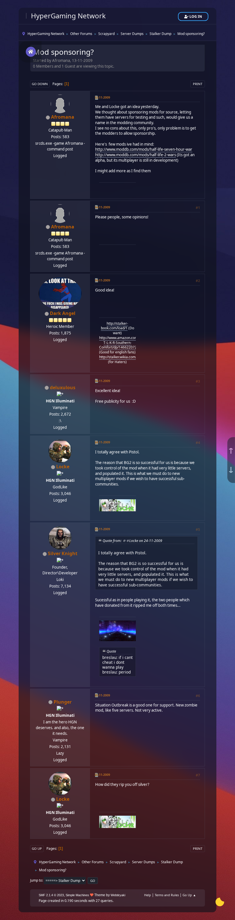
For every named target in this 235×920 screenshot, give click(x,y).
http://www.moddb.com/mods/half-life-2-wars (135, 154)
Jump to (36, 880)
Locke (62, 466)
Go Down (40, 84)
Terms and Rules (167, 895)
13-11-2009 (102, 97)
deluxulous (62, 387)
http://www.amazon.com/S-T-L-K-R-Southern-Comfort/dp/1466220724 (120, 342)
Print (197, 84)
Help (147, 895)
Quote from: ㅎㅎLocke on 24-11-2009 (132, 540)
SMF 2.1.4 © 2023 (51, 895)
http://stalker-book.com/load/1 (114, 326)
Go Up (37, 848)
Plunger (63, 702)
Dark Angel (62, 313)
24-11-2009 (102, 442)
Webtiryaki (118, 895)
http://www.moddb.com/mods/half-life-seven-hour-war (143, 149)
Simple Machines (77, 895)
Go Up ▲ (189, 895)
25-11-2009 (102, 529)
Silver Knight (62, 553)
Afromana (62, 117)
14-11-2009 (102, 207)
